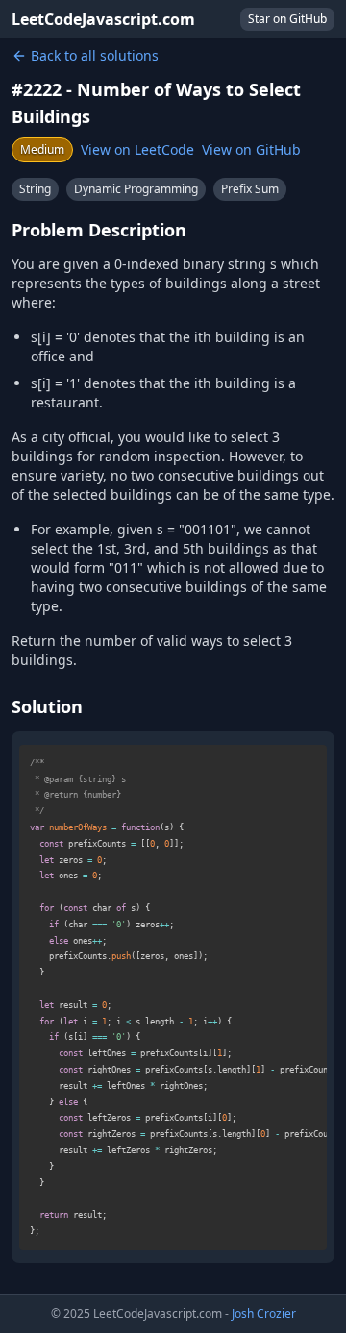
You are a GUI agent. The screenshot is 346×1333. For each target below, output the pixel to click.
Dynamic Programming (136, 189)
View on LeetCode (137, 149)
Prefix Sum (250, 189)
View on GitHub (251, 149)
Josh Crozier (264, 1313)
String (35, 189)
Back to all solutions (95, 55)
